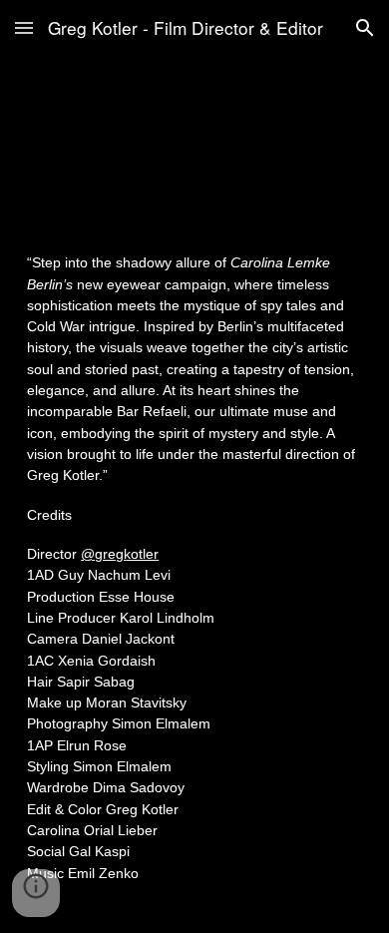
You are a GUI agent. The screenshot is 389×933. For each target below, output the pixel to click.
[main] (194, 576)
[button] (24, 27)
